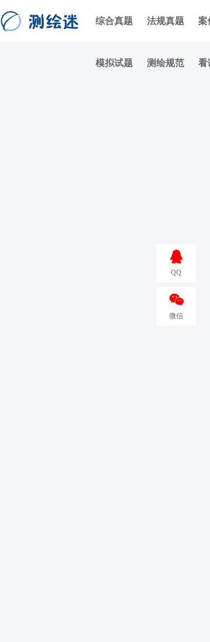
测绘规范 (165, 63)
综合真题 (114, 21)
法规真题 (165, 21)
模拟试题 (114, 63)
